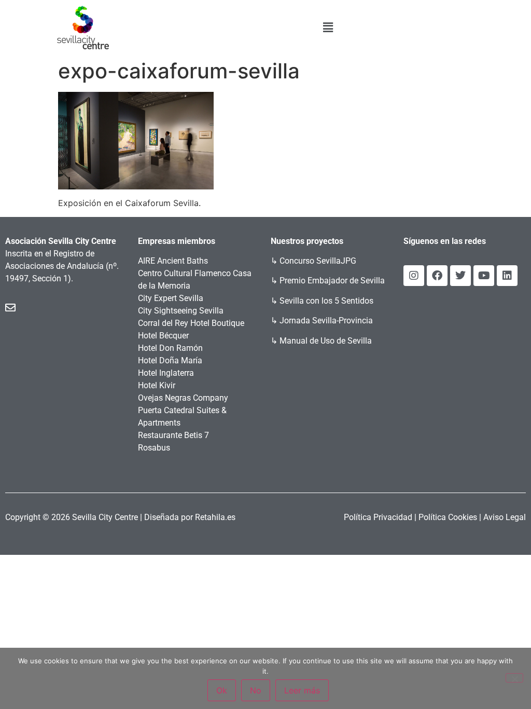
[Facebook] (437, 275)
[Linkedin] (507, 275)
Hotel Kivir (156, 385)
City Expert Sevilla (170, 298)
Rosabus (154, 448)
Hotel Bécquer (163, 335)
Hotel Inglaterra (166, 373)
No (255, 690)
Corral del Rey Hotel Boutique (191, 323)
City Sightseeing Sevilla (180, 311)
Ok (221, 690)
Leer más (302, 690)
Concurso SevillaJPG (318, 261)
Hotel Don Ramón (170, 348)
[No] (514, 678)
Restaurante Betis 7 (173, 435)
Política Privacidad (378, 517)
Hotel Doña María (170, 360)
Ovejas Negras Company (183, 398)
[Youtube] (483, 275)
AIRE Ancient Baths (173, 261)
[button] (328, 27)
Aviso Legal (504, 517)
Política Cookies (447, 517)
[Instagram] (413, 275)
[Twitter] (460, 275)
